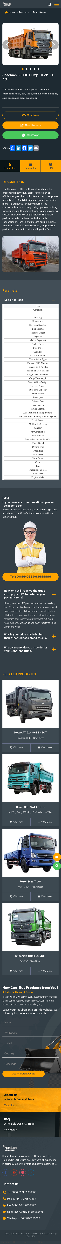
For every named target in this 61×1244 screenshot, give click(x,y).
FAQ (51, 168)
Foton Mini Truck (30, 881)
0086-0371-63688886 (24, 1192)
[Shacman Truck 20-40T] (30, 927)
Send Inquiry (33, 125)
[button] (7, 45)
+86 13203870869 (25, 1199)
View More (46, 747)
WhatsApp (33, 135)
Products (24, 12)
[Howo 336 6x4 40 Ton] (30, 778)
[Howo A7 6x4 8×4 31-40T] (30, 704)
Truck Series (39, 12)
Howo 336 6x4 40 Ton (30, 807)
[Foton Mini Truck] (30, 853)
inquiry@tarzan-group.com (28, 1212)
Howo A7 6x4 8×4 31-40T (30, 732)
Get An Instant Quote (23, 1074)
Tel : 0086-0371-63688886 (30, 576)
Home (12, 12)
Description (10, 168)
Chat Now (33, 115)
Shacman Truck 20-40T (30, 956)
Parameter (30, 168)
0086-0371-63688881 (24, 1205)
